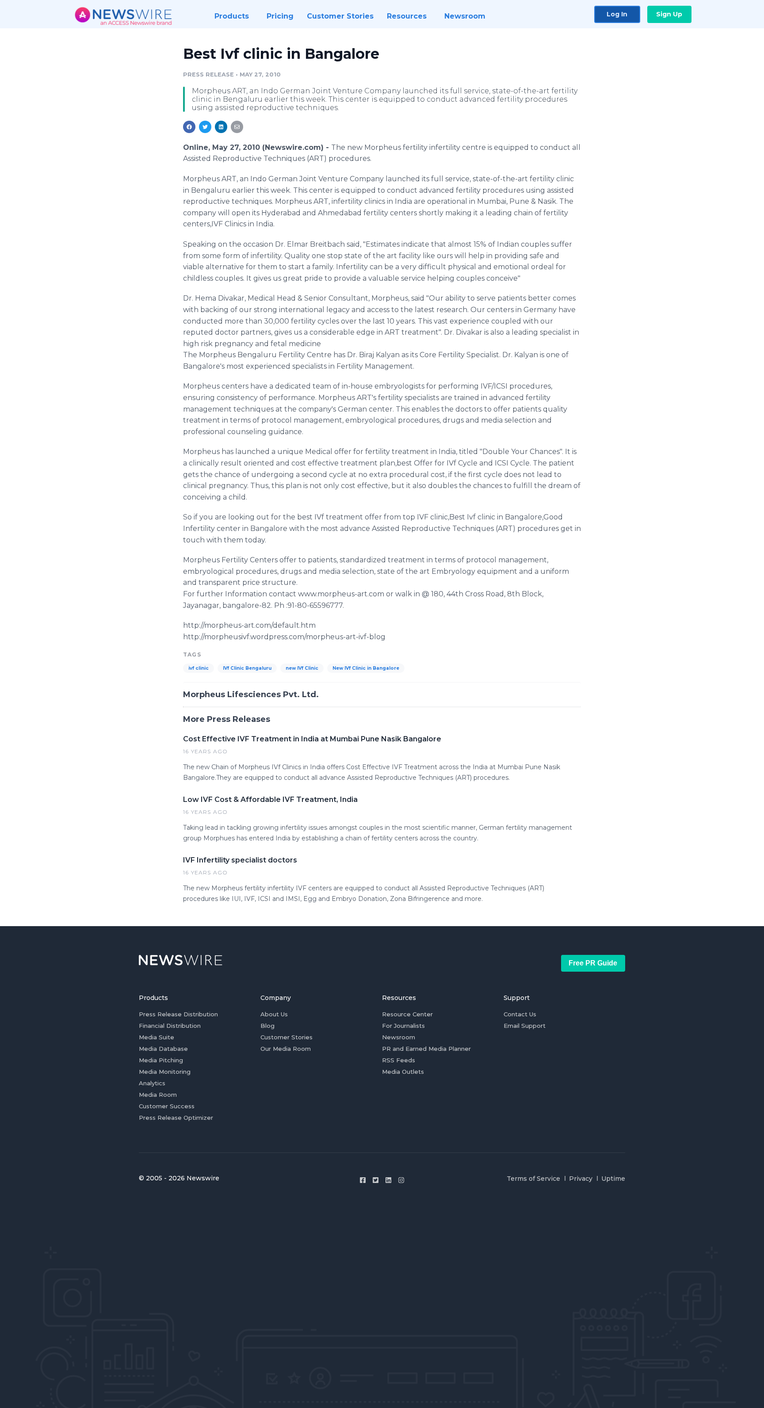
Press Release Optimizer (176, 1117)
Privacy (580, 1179)
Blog (267, 1025)
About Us (274, 1014)
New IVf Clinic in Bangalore (365, 668)
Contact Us (520, 1014)
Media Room (158, 1094)
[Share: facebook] (189, 127)
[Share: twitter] (205, 127)
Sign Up (669, 14)
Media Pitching (161, 1060)
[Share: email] (237, 127)
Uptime (613, 1179)
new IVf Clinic (302, 668)
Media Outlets (403, 1071)
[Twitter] (375, 1180)
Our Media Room (285, 1048)
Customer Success (167, 1106)
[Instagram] (401, 1180)
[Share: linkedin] (221, 127)
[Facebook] (363, 1180)
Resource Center (407, 1014)
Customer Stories (286, 1037)
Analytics (152, 1083)
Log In (617, 14)
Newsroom (398, 1037)
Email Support (525, 1025)
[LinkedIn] (388, 1180)
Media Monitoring (165, 1071)
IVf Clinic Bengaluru (247, 668)
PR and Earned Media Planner (426, 1048)
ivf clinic (198, 668)
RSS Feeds (398, 1060)
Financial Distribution (170, 1025)
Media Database (163, 1048)
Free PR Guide (593, 963)
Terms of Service (533, 1179)
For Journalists (403, 1025)
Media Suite (156, 1037)
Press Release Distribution (178, 1014)
